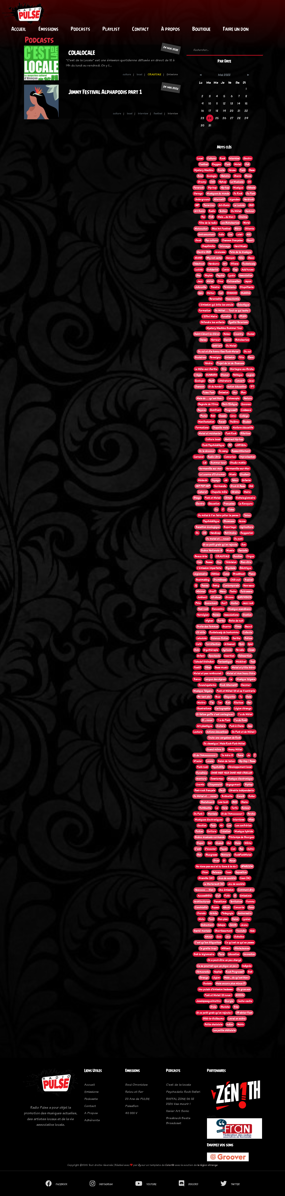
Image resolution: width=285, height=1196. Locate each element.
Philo (198, 603)
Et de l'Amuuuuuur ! (232, 813)
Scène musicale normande (210, 837)
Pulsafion (131, 1106)
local (139, 74)
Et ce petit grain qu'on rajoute (220, 544)
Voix (199, 562)
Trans (240, 755)
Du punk (238, 538)
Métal (210, 281)
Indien (230, 1024)
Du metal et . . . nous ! (218, 538)
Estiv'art (217, 345)
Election (201, 825)
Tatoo (247, 515)
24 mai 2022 (171, 48)
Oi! (249, 181)
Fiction (199, 831)
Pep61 (211, 380)
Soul (200, 176)
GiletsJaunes (241, 948)
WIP (197, 205)
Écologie (200, 380)
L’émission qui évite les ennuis (216, 304)
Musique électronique (240, 778)
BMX (234, 802)
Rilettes (238, 702)
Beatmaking (202, 579)
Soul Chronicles (136, 1084)
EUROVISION (244, 597)
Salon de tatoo (226, 761)
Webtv (240, 1024)
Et (224, 860)
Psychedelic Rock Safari (183, 1091)
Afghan (209, 620)
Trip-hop (212, 187)
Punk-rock (202, 767)
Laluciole (202, 638)
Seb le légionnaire (204, 954)
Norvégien (203, 614)
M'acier (198, 761)
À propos (170, 29)
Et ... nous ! (207, 720)
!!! (235, 895)
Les (229, 825)
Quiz (219, 936)
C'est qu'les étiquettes (208, 942)
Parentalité (215, 299)
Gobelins (239, 936)
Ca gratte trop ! (208, 948)
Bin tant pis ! (204, 696)
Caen (228, 872)
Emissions (245, 895)
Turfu (234, 808)
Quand (219, 843)
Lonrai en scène (237, 1018)
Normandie (220, 486)
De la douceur (206, 451)
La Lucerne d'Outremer (212, 474)
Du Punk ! (199, 813)
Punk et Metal (212, 497)
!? (223, 509)
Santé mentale (202, 930)
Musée (230, 550)
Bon (199, 854)
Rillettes (245, 433)
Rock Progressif (235, 971)
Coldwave (246, 410)
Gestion (247, 614)
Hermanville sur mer (210, 468)
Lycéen (246, 919)
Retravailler (234, 281)
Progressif (231, 410)
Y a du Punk (223, 720)
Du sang (223, 451)
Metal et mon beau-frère (241, 673)
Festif (197, 667)
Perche (251, 813)
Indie (221, 234)
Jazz (200, 281)
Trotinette (227, 796)
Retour (246, 808)
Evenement (211, 603)
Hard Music (240, 246)
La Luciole (239, 205)
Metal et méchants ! (210, 433)
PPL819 (243, 316)
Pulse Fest (208, 392)
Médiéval (241, 661)
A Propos (91, 1113)
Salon (235, 919)
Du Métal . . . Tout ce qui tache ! (232, 310)
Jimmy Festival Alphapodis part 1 (105, 92)
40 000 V (131, 1113)
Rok (228, 702)
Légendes (234, 199)
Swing (216, 585)
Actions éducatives (217, 732)
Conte (225, 269)
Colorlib (169, 1165)
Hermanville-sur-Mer (238, 468)
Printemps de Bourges (241, 837)
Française (229, 503)
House (232, 170)
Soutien (237, 556)
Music (232, 474)
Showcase (229, 521)
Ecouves (246, 404)
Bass (252, 170)
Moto (201, 919)
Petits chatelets (213, 1024)
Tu (240, 696)
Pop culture (211, 240)
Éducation (213, 503)
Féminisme (230, 287)
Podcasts (80, 29)
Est (210, 843)
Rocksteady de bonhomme (224, 632)
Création (225, 831)
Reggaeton (247, 533)
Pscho (233, 591)
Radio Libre (214, 457)
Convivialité (201, 907)
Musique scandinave (239, 609)
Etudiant (245, 474)
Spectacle (214, 655)
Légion (216, 977)
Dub (247, 164)
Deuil (222, 790)
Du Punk (250, 193)
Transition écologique (207, 527)
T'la (212, 702)
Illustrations (204, 708)
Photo (203, 416)
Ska (198, 275)
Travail (222, 421)
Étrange (203, 977)
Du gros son (243, 989)
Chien (205, 872)
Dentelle (243, 550)
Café (199, 644)
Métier (211, 293)
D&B (251, 205)
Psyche (220, 275)
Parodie (240, 650)
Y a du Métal (245, 714)
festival (158, 113)
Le (217, 808)
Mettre (201, 702)
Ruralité (226, 316)
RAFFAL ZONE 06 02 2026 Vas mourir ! (180, 1101)
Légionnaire (200, 574)
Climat (228, 497)
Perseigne (215, 357)
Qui (229, 843)
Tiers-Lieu (208, 205)
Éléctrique (245, 568)
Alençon (230, 258)
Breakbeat (239, 574)
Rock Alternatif (228, 685)
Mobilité (245, 293)
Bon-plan (223, 919)
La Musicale (237, 181)
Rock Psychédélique (213, 445)
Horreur (215, 339)
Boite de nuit (236, 620)
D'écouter (210, 849)
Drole (213, 1007)
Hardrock (249, 199)
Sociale (207, 983)
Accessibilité (205, 895)
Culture (211, 158)
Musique (238, 187)
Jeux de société (227, 878)
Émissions (48, 29)
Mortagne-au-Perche (242, 369)
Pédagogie (227, 913)
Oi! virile (200, 632)
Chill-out (235, 579)
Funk (242, 170)
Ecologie (212, 176)
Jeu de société (236, 884)
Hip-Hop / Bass (247, 761)
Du (197, 533)
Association (245, 275)
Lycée (231, 275)
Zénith (233, 925)
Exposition (241, 872)
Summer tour (218, 462)
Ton (220, 702)
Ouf (218, 895)
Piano (252, 574)
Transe (204, 585)
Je (248, 755)
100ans (234, 263)
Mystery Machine (204, 170)
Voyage (216, 480)
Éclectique (243, 304)
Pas (241, 849)
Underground (202, 199)
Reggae (216, 164)
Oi (228, 819)
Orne (220, 281)
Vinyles (208, 275)
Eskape (221, 925)
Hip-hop (225, 187)
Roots (221, 170)
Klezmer (245, 685)
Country (238, 334)
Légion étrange (242, 708)
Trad (252, 661)
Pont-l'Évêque (229, 404)
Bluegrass (211, 854)
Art (225, 263)
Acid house (248, 269)
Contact (140, 29)
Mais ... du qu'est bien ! (236, 977)
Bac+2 (248, 626)
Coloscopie (233, 398)
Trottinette (205, 808)
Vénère (209, 363)
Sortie (221, 620)
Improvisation (247, 457)
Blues (248, 176)
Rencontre (218, 609)
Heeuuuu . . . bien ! (205, 890)
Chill (212, 181)
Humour (249, 211)
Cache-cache (245, 1001)
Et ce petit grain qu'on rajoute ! (214, 1012)
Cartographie (222, 708)
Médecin (202, 480)
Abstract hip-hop (233, 439)
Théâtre (234, 421)
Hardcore (213, 263)
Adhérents (92, 1120)
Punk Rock (231, 433)
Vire (224, 369)
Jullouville (200, 287)
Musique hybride (244, 831)
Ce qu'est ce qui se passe (239, 942)
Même (248, 843)
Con (233, 849)
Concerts (239, 907)
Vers (224, 808)
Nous (232, 860)
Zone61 (240, 796)
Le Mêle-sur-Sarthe (206, 369)
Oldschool (198, 263)
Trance (197, 679)
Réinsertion (244, 655)
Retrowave (246, 591)
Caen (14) (245, 878)
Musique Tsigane (203, 691)
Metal (237, 164)
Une (235, 392)
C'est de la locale (178, 1084)
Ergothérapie (210, 650)
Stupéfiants (246, 287)
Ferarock (199, 187)
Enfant (200, 655)
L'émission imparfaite (209, 568)
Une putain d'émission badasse (215, 989)
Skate (244, 802)
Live (230, 234)
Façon (223, 849)
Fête (241, 357)
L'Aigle (198, 375)
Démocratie (203, 971)
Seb (250, 971)
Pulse (231, 509)
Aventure (201, 778)
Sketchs (225, 1007)
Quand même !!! (215, 749)
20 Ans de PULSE (137, 1099)
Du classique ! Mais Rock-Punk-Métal (224, 743)
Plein (213, 825)
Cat (221, 293)
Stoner (225, 375)
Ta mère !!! (227, 755)
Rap (235, 269)
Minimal (200, 591)
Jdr (226, 480)
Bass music (221, 667)
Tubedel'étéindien (204, 661)
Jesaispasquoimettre (208, 1001)
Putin (227, 895)
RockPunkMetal (243, 854)
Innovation (249, 954)
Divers (237, 176)
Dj (196, 585)
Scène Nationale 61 (211, 550)
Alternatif (219, 199)
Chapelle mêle (219, 492)
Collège (244, 416)
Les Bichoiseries (230, 222)
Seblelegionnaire (245, 497)
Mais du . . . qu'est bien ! (210, 398)
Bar (249, 702)
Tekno (235, 480)
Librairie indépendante (241, 790)
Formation (205, 310)
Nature (248, 398)
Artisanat (229, 644)
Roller (251, 796)
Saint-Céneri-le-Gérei (206, 334)
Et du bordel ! (215, 386)
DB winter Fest (244, 1012)
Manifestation (206, 421)
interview (143, 113)
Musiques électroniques (208, 819)
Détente (249, 228)
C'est (198, 849)
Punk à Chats (237, 726)
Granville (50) (206, 878)
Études (247, 421)
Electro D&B (204, 252)
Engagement (233, 784)
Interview (234, 158)
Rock (222, 158)
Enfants (246, 480)
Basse (209, 562)
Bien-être (246, 562)
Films (238, 626)
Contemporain (231, 585)
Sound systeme (207, 685)
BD (229, 445)
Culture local (213, 439)
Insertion (229, 655)
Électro (200, 503)
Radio (212, 211)
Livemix (200, 784)
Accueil (18, 29)
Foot (211, 919)
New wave (248, 585)
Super (200, 843)
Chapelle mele (220, 427)
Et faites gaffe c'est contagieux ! (215, 714)
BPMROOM (247, 866)
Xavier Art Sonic (177, 1111)
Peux (217, 696)
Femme (250, 901)
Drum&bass (219, 579)
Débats (251, 187)
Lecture (197, 732)
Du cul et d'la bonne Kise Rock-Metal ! (219, 351)
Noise (226, 334)
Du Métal (236, 211)
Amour (208, 936)
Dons (251, 907)
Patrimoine (230, 533)
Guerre (226, 626)
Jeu (228, 936)
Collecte (247, 632)
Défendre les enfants (212, 322)
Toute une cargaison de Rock (224, 737)
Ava (250, 726)
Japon (248, 281)
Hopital (218, 971)
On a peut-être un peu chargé (224, 960)
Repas (215, 907)
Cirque (250, 556)
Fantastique (225, 661)
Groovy (202, 181)
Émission (223, 392)
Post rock (203, 609)
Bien (243, 392)
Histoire (225, 176)
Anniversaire (245, 913)
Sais (248, 696)
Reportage (230, 527)
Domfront (215, 410)
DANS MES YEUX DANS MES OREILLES (231, 772)
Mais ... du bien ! (226, 217)
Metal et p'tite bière (243, 667)
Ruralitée (201, 772)
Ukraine (235, 492)
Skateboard (207, 802)
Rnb (213, 416)
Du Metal (231, 345)
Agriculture (246, 527)
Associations (231, 614)
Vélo (241, 258)
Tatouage (224, 246)
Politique (238, 375)
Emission (230, 357)
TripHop (248, 784)
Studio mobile (238, 462)
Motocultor (201, 228)
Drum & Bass (238, 486)
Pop (203, 217)
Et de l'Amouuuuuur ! (205, 755)
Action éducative (236, 386)
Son (243, 544)
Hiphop (222, 181)
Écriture (211, 831)
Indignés (246, 966)
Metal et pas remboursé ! (208, 673)
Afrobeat (216, 597)
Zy (139, 1165)
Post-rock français (205, 790)
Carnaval (199, 457)
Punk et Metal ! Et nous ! (218, 995)
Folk (211, 217)
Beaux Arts (201, 556)
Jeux (251, 380)
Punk (227, 164)
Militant (225, 948)
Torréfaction (213, 644)
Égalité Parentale (238, 322)
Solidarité (212, 269)
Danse (203, 339)
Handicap (215, 533)
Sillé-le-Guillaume (213, 1018)
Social (250, 334)
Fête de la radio (208, 222)
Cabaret (202, 492)
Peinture (225, 854)
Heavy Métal (235, 749)
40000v (240, 995)
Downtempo (217, 778)
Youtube (241, 930)
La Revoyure (246, 503)
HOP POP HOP (203, 486)
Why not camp (214, 258)
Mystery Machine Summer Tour (224, 328)
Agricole (227, 650)
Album (226, 907)
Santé (227, 339)
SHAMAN (232, 293)
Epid (250, 644)
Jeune (244, 925)
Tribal (208, 667)
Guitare (220, 726)
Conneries (230, 457)
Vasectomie (232, 299)
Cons (226, 574)
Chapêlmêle (208, 246)
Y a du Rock (240, 720)
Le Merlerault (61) (214, 884)
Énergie (229, 1001)
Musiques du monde (218, 193)
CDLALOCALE (81, 53)
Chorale (201, 913)
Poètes (248, 638)
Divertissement (223, 930)
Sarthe (236, 638)
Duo (219, 562)
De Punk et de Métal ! (243, 732)
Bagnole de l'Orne (208, 404)
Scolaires (200, 357)
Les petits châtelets (224, 1030)
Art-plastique (204, 726)
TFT (252, 386)
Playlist (111, 29)
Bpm (241, 644)
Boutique (201, 29)
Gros (216, 860)
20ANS (198, 258)
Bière (238, 228)
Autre (250, 849)
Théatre (215, 287)
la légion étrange (207, 1165)
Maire (247, 492)
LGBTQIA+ (241, 445)
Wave (223, 591)
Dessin (222, 416)
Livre (233, 416)
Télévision (230, 562)
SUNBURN (211, 375)
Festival (203, 164)
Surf (224, 603)
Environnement (206, 234)
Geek (198, 240)
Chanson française (232, 240)
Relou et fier (134, 1091)
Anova (242, 521)
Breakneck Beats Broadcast (178, 1120)
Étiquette (229, 696)
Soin (196, 650)
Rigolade (231, 568)
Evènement (207, 925)
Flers (221, 954)
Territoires (236, 901)
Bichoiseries (242, 339)
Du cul (247, 351)
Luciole (199, 269)
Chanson (199, 386)
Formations (201, 427)
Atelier (234, 603)
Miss (251, 819)
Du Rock (237, 193)
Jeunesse (220, 252)
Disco (251, 258)
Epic (200, 293)
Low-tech (223, 802)
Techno (223, 211)
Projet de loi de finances (230, 363)
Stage (197, 497)
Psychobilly (218, 767)
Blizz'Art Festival (221, 228)
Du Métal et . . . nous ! (205, 796)
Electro (247, 158)
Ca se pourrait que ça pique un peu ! (217, 966)
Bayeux (202, 410)
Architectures (202, 901)
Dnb (251, 486)
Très (236, 1007)
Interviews (238, 819)
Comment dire (246, 890)
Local (200, 158)
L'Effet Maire (209, 316)
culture (127, 74)
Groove (229, 597)
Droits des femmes (207, 626)
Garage (198, 193)
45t (249, 234)
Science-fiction (219, 638)
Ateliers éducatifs (243, 427)
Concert (239, 380)
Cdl (204, 462)
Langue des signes (215, 679)
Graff (212, 591)
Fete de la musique (240, 252)
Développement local (240, 767)
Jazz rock (248, 603)
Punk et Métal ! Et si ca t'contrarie (236, 691)
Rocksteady (248, 263)
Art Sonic (199, 211)
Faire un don (235, 29)
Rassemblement (241, 451)
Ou (216, 509)
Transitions (220, 901)
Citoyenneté (215, 784)
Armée (213, 913)
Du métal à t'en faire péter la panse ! (219, 515)
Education (233, 954)
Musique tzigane (245, 679)
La (231, 679)
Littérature (224, 380)
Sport (250, 240)
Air (221, 825)
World (246, 222)
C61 (204, 533)
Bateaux (217, 872)
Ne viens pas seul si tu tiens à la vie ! (216, 866)
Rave (251, 357)
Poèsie (216, 614)
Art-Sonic (224, 205)
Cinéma (243, 217)
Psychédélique (211, 521)
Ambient (202, 597)
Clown (251, 650)
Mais (237, 843)
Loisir (240, 234)
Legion (250, 375)
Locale (210, 761)
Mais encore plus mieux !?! (231, 983)
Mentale (212, 813)
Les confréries (243, 825)
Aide (252, 930)
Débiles (215, 574)
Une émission (226, 890)
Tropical (248, 579)
